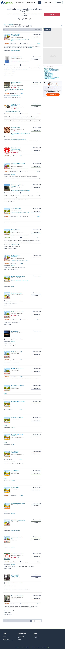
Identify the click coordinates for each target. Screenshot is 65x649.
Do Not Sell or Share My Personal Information (31, 647)
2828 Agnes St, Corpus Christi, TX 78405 (20, 260)
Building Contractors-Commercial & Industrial (51, 71)
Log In (45, 2)
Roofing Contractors (23, 129)
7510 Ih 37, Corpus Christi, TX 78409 (13, 111)
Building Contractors (15, 37)
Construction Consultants (49, 78)
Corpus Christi (11, 24)
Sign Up (50, 2)
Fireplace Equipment (23, 187)
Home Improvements (48, 74)
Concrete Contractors (23, 294)
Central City (13, 71)
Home (5, 24)
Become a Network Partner (8, 640)
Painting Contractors (48, 76)
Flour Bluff (13, 547)
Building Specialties (23, 150)
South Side (13, 174)
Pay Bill (19, 640)
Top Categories (36, 637)
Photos (38, 43)
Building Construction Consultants (51, 77)
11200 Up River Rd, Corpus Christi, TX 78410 (20, 235)
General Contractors (23, 313)
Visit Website (37, 36)
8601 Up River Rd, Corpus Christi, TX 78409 (20, 212)
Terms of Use (43, 647)
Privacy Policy (18, 647)
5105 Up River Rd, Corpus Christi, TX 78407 (20, 61)
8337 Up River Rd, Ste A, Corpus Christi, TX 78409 (20, 40)
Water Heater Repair (23, 166)
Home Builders (47, 72)
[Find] (39, 2)
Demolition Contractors (23, 210)
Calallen (12, 286)
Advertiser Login (21, 636)
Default (38, 29)
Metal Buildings (22, 555)
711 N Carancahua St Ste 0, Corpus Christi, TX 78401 (20, 134)
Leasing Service (22, 107)
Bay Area (13, 95)
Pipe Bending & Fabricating (24, 37)
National (19, 639)
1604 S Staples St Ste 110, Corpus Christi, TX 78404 (14, 90)
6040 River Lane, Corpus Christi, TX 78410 (20, 280)
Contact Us (5, 637)
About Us (4, 636)
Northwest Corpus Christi (15, 50)
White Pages (20, 637)
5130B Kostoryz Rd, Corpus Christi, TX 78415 (21, 190)
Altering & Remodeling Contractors (51, 69)
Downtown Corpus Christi (21, 139)
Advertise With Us (6, 639)
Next (39, 620)
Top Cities (36, 636)
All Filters (6, 29)
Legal (48, 647)
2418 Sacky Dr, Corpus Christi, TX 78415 (20, 168)
